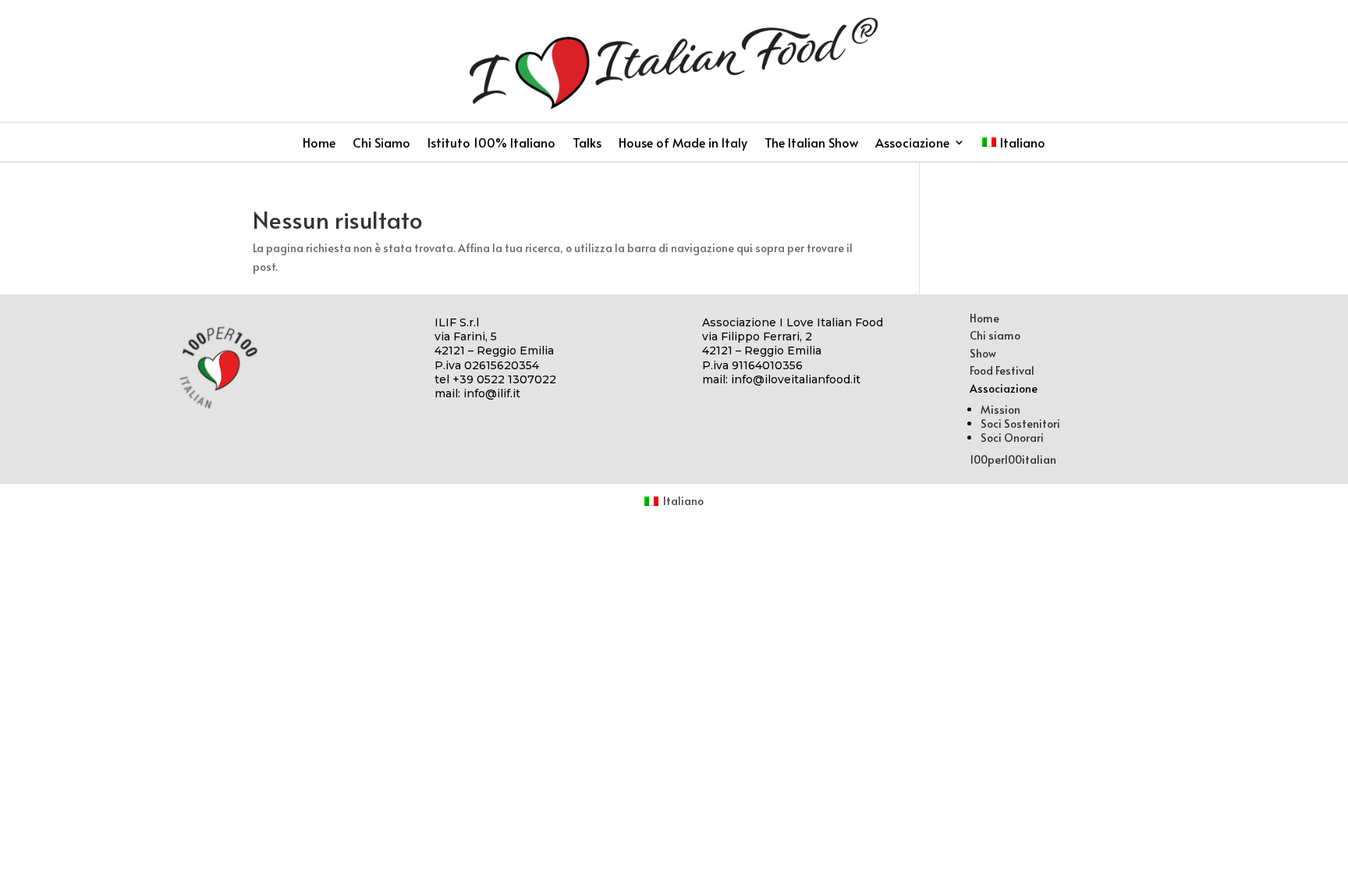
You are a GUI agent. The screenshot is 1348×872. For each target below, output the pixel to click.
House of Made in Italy (683, 144)
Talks (587, 144)
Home (319, 144)
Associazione (912, 144)
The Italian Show (811, 144)
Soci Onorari (1012, 437)
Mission (1000, 409)
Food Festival (1002, 370)
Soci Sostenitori (1020, 423)
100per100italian (1013, 459)
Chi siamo (995, 335)
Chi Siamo (381, 144)
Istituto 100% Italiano (491, 144)
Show (983, 353)
